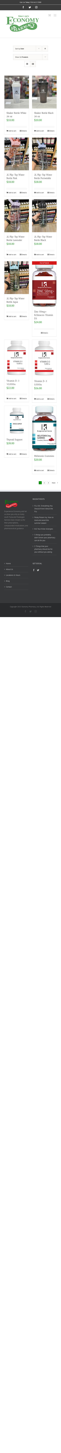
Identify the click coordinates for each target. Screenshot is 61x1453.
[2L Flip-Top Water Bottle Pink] (16, 154)
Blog (8, 581)
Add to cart (12, 131)
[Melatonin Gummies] (44, 428)
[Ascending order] (45, 49)
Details (24, 131)
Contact (9, 587)
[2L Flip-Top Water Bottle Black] (44, 215)
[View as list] (33, 64)
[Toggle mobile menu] (55, 15)
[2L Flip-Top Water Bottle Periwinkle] (44, 154)
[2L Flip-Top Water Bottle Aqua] (16, 277)
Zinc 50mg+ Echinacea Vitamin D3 (43, 315)
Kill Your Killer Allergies (43, 529)
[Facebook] (34, 570)
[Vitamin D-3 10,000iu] (16, 358)
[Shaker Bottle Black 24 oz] (44, 92)
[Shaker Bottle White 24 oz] (16, 92)
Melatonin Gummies (44, 456)
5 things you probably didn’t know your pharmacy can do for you (44, 538)
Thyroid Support (15, 439)
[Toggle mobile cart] (49, 15)
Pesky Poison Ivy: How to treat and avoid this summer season (43, 520)
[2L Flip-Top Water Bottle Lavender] (16, 215)
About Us (9, 569)
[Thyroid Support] (16, 420)
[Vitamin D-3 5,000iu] (44, 358)
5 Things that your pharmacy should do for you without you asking (43, 549)
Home (8, 563)
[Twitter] (38, 570)
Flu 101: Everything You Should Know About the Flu (43, 509)
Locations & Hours (13, 575)
